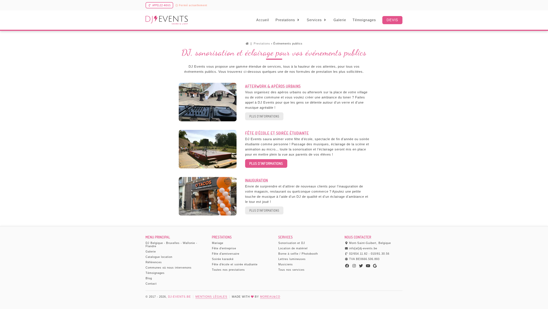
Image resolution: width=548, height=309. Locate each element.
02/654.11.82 (358, 253)
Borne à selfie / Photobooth (298, 253)
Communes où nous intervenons (169, 267)
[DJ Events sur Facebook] (347, 266)
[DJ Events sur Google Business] (374, 266)
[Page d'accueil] (247, 43)
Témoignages (364, 20)
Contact (151, 283)
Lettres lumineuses (292, 259)
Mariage (217, 243)
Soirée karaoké (223, 259)
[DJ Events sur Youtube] (368, 266)
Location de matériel (293, 248)
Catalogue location (159, 256)
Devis (392, 20)
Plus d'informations (264, 116)
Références (154, 262)
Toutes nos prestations (228, 269)
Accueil (262, 20)
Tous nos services (291, 269)
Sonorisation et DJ (291, 243)
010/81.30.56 (380, 253)
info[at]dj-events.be (363, 248)
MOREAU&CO (270, 296)
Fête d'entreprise (224, 248)
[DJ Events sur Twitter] (361, 266)
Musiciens (285, 264)
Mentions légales (211, 296)
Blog (149, 278)
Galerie (340, 20)
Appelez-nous (161, 5)
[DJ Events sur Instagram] (354, 266)
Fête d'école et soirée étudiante (235, 264)
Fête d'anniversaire (225, 253)
